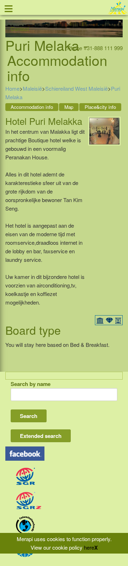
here (89, 547)
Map (68, 107)
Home (12, 88)
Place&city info (100, 107)
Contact (20, 28)
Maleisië (32, 88)
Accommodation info (32, 107)
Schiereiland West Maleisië (76, 88)
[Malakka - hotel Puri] (104, 130)
